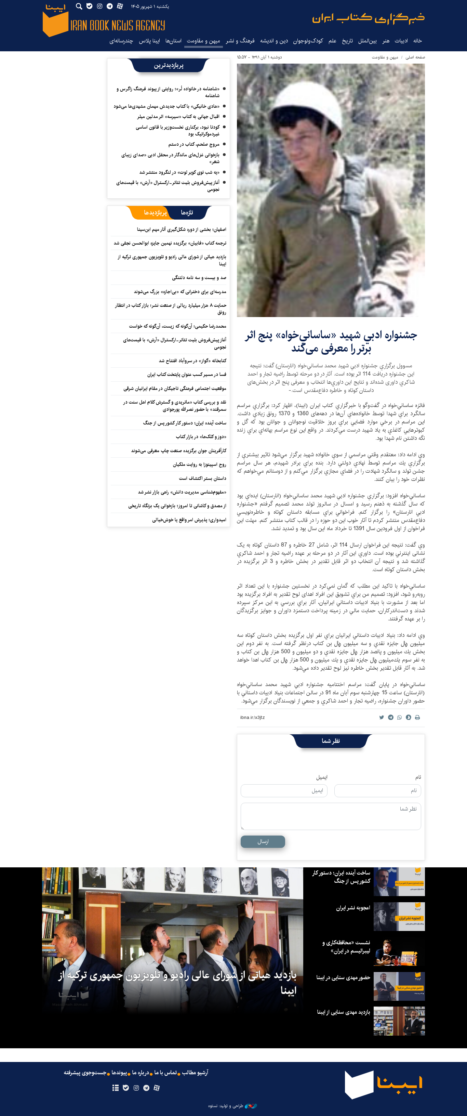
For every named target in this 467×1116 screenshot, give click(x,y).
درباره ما (140, 1073)
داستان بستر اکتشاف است (202, 478)
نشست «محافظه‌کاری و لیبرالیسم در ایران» (346, 947)
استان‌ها (173, 40)
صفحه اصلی (415, 57)
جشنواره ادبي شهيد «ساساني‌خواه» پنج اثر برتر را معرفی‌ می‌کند (331, 341)
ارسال (263, 841)
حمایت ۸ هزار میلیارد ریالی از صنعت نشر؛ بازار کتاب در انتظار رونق (171, 309)
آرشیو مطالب (195, 1073)
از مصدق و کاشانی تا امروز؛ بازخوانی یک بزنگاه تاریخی (177, 506)
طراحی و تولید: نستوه (225, 1106)
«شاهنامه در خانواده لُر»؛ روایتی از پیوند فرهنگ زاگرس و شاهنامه (168, 92)
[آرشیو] (115, 1088)
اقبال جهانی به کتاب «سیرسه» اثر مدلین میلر (178, 116)
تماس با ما (166, 1073)
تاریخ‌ (347, 40)
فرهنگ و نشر (240, 40)
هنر (385, 40)
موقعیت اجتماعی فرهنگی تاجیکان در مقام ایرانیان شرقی (174, 388)
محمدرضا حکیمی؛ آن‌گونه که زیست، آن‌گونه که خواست (177, 326)
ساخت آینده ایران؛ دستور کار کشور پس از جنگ (184, 423)
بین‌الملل (367, 40)
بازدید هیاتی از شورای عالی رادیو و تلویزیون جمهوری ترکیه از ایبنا (172, 260)
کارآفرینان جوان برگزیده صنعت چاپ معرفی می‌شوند (178, 451)
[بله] (125, 1088)
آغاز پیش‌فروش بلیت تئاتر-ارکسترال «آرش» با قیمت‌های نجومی (167, 186)
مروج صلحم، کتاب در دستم (194, 144)
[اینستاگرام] (136, 1088)
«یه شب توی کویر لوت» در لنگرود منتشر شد (179, 172)
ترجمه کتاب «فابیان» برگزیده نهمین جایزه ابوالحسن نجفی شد (170, 243)
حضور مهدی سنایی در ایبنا (343, 977)
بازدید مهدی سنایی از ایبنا (343, 1012)
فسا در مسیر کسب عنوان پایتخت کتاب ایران (186, 374)
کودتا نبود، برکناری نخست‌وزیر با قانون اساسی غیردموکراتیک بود (177, 130)
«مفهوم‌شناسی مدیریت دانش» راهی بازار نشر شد (182, 492)
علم (332, 40)
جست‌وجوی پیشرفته (85, 1073)
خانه (417, 40)
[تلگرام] (146, 1088)
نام (418, 777)
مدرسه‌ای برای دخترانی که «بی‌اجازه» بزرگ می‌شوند (180, 292)
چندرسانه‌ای (121, 40)
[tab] (187, 213)
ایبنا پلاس (149, 40)
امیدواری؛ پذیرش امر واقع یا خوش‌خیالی (189, 520)
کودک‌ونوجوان (308, 40)
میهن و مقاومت (203, 40)
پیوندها (119, 1073)
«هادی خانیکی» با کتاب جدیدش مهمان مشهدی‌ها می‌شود (166, 106)
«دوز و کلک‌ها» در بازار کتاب (201, 437)
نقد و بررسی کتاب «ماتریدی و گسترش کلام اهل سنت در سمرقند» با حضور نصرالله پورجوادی (175, 405)
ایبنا (368, 19)
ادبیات (401, 40)
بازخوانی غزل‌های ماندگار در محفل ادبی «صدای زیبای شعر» (170, 158)
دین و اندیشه (274, 40)
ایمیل (322, 777)
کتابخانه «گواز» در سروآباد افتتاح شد (192, 361)
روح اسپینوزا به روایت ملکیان (199, 464)
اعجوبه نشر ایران (353, 908)
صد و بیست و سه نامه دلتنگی (199, 277)
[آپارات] (156, 1088)
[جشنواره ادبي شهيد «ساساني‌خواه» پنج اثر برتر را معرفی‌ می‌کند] (331, 190)
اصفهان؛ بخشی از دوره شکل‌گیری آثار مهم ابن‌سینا (181, 229)
